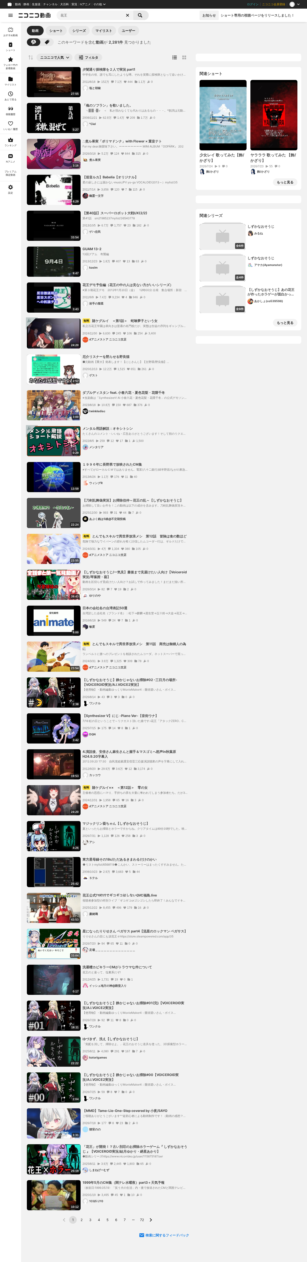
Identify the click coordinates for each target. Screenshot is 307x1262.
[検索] (141, 15)
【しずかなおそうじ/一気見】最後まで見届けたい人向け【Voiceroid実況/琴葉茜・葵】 (135, 574)
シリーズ (79, 30)
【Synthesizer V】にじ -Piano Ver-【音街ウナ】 (121, 716)
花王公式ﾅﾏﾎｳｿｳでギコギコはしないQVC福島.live (120, 895)
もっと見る (285, 182)
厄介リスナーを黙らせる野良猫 (106, 357)
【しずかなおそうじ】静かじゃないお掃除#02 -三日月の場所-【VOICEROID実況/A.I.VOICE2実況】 (130, 682)
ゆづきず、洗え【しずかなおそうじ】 (111, 1039)
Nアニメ (85, 4)
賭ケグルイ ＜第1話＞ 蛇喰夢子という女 (120, 321)
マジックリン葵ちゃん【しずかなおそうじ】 (116, 823)
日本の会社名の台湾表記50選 (105, 608)
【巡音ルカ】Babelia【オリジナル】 (110, 177)
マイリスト (103, 30)
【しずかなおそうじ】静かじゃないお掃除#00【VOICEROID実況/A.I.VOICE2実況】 (131, 1077)
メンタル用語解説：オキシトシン (108, 428)
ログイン (253, 4)
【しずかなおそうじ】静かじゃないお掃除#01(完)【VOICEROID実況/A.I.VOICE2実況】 (133, 1005)
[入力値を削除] (127, 15)
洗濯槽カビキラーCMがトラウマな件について (117, 967)
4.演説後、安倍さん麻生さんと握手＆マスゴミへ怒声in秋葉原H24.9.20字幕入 (129, 753)
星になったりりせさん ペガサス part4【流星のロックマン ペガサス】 (135, 931)
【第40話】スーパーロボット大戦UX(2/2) (115, 213)
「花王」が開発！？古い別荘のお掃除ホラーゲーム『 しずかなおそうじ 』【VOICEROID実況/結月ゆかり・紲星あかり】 (135, 1148)
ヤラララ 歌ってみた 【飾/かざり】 (273, 157)
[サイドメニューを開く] (10, 15)
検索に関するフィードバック (167, 1235)
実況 (74, 4)
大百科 (64, 4)
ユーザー (128, 30)
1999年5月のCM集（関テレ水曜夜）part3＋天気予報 (124, 1182)
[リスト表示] (174, 57)
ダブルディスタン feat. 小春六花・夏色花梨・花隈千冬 (124, 392)
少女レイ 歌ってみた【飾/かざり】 (222, 157)
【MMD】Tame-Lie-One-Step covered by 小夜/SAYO (125, 1111)
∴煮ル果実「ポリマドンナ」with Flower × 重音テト (122, 141)
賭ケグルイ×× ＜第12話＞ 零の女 (115, 787)
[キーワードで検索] (33, 42)
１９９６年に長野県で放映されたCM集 (112, 464)
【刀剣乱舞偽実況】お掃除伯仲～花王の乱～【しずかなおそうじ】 (133, 500)
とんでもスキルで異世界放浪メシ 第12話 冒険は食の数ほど (135, 536)
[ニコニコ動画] (34, 15)
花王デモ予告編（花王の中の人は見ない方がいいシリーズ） (128, 285)
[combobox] (95, 15)
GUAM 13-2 (92, 249)
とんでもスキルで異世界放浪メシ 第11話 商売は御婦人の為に (134, 646)
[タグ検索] (47, 42)
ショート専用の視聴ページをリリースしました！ (258, 15)
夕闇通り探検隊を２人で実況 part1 (109, 69)
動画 (18, 4)
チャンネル (50, 4)
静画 (26, 4)
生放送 (36, 4)
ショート (56, 30)
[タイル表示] (184, 57)
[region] (10, 642)
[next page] (150, 1220)
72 (142, 1220)
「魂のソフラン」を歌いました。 (108, 105)
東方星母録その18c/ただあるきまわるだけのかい (120, 859)
